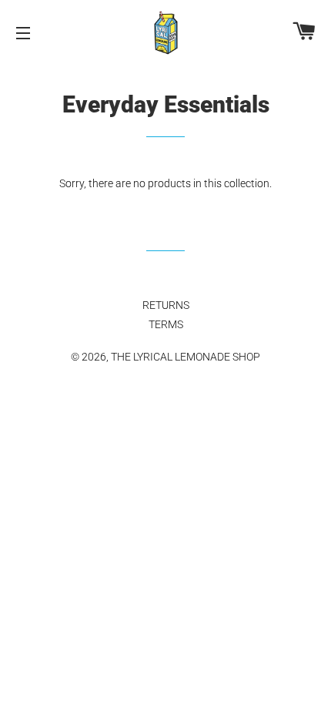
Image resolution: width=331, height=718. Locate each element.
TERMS (166, 324)
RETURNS (165, 305)
